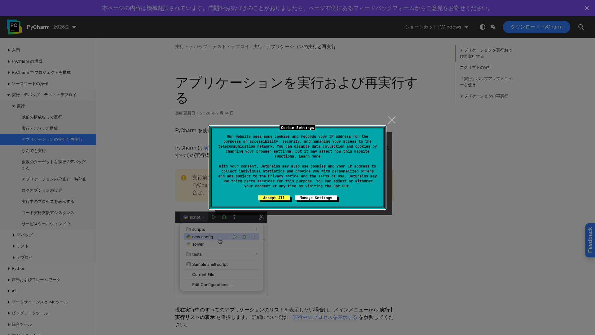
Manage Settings (316, 197)
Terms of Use (331, 176)
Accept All (274, 197)
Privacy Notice (283, 176)
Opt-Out (341, 186)
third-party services (253, 181)
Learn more (309, 156)
